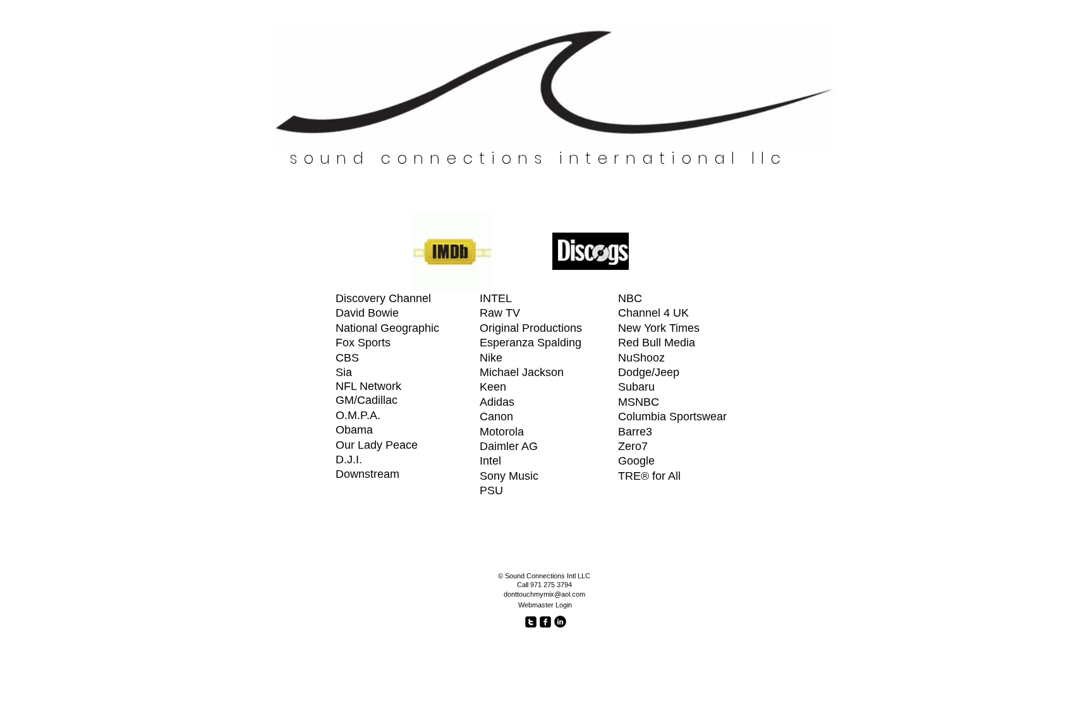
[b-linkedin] (560, 622)
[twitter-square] (531, 622)
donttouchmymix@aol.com (544, 594)
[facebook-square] (545, 622)
